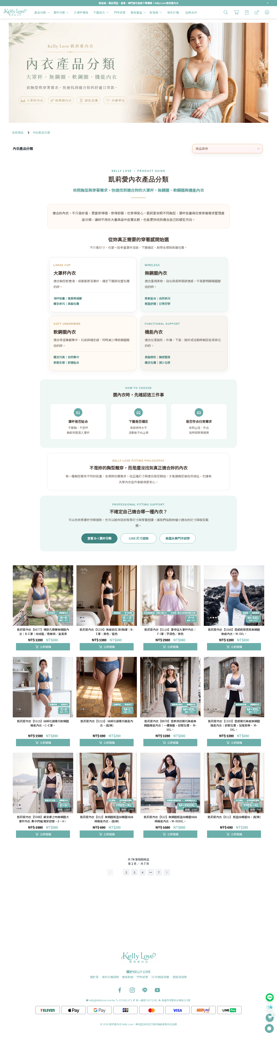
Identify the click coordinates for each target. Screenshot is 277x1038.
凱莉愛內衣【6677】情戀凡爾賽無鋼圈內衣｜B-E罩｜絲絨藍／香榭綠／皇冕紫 (43, 631)
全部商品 (18, 132)
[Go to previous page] (110, 872)
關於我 (94, 977)
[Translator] (270, 1007)
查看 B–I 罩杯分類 (99, 538)
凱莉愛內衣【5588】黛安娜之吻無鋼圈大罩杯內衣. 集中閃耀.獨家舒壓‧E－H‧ (43, 819)
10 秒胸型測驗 (160, 977)
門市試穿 (142, 977)
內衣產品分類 (41, 132)
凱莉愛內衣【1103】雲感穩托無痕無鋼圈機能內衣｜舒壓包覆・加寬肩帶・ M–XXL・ (234, 725)
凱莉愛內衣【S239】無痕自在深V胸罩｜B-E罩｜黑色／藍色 (107, 631)
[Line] (270, 997)
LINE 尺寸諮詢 (138, 538)
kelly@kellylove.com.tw (102, 1000)
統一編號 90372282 (147, 1000)
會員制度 (127, 977)
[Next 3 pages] (150, 872)
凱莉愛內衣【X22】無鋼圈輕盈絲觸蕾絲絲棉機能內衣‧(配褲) (106, 819)
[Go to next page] (167, 872)
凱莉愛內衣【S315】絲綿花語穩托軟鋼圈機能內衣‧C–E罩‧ (43, 723)
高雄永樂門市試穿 (177, 538)
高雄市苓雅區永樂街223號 (176, 1000)
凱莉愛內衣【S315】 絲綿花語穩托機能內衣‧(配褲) (107, 723)
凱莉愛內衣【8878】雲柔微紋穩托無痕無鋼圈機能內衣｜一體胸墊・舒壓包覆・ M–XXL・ (170, 725)
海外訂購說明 (110, 977)
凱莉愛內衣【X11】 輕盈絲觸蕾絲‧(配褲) (234, 817)
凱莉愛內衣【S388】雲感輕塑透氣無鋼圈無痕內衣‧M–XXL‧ (234, 631)
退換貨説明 (180, 977)
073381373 (125, 1000)
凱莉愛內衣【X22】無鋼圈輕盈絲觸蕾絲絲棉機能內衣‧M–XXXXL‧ (170, 819)
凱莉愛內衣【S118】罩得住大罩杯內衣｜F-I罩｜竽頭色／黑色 (170, 631)
